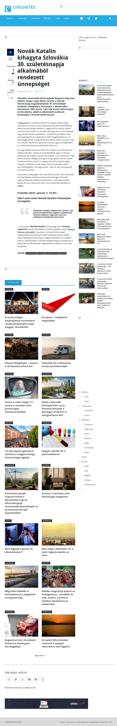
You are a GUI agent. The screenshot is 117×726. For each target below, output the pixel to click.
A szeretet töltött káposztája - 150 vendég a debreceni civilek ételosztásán (104, 268)
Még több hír (40, 655)
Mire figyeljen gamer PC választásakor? (19, 550)
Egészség (46, 423)
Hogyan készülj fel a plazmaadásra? (53, 452)
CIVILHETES (24, 7)
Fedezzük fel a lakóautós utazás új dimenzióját (56, 364)
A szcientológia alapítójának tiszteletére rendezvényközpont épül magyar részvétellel (20, 322)
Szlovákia (41, 253)
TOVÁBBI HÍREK (14, 282)
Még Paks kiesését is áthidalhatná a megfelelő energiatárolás (20, 594)
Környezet (10, 465)
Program (88, 424)
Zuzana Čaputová (52, 253)
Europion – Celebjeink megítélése (54, 319)
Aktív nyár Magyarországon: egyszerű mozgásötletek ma (104, 239)
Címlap (62, 722)
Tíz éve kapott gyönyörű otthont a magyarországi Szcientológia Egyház (20, 454)
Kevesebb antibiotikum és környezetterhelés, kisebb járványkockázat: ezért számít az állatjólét (104, 301)
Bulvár (45, 289)
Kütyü (8, 521)
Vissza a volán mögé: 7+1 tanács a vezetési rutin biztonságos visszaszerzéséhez (19, 407)
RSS (110, 722)
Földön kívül (90, 484)
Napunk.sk (24, 122)
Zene (86, 401)
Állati (86, 452)
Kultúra (9, 18)
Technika (88, 410)
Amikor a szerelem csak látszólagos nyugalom (56, 495)
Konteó (87, 480)
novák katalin (31, 253)
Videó (66, 18)
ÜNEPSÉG (63, 253)
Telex (20, 185)
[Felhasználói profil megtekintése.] (10, 52)
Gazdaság (36, 18)
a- (9, 98)
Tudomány (22, 18)
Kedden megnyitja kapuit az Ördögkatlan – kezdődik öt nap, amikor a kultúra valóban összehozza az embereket (58, 598)
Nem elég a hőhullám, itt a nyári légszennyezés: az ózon (57, 552)
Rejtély (87, 475)
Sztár (86, 466)
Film (86, 396)
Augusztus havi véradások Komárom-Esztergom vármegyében (20, 643)
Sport (86, 433)
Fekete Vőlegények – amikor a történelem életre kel (21, 364)
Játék (86, 443)
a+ (12, 97)
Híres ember (10, 59)
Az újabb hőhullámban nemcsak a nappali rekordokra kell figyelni (56, 643)
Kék (86, 470)
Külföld (41, 91)
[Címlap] (8, 9)
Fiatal (58, 18)
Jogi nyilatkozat (82, 722)
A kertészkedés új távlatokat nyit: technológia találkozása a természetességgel (104, 253)
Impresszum (71, 722)
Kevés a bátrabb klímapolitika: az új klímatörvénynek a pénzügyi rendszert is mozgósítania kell (54, 409)
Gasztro (87, 438)
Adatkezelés (94, 722)
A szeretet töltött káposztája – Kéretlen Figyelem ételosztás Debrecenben (104, 283)
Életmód (47, 18)
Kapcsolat (104, 722)
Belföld (9, 423)
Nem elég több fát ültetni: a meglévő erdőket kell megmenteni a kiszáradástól (104, 224)
